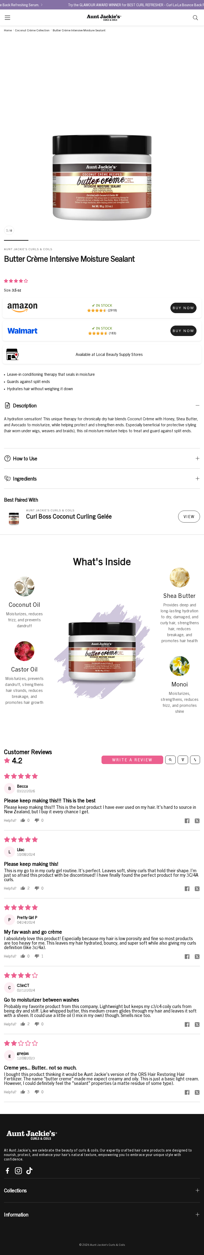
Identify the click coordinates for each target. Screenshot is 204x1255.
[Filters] (183, 760)
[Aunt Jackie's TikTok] (29, 1170)
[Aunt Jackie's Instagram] (18, 1170)
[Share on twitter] (197, 821)
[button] (7, 17)
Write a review (132, 760)
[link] (183, 308)
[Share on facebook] (187, 821)
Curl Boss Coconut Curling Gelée (69, 516)
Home (8, 30)
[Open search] (170, 760)
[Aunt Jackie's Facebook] (7, 1170)
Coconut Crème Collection (32, 30)
